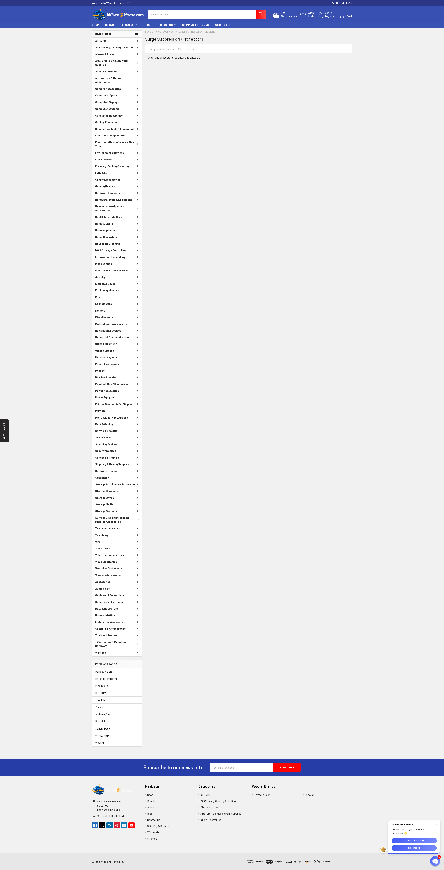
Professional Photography (111, 417)
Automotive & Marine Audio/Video (108, 80)
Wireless (100, 652)
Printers (100, 410)
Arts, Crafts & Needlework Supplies (111, 62)
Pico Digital (102, 685)
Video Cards (102, 548)
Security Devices (105, 450)
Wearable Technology (108, 568)
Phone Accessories (107, 364)
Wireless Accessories (108, 575)
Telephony (101, 535)
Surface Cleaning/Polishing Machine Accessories (112, 519)
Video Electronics (106, 561)
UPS (97, 541)
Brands (110, 24)
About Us (128, 24)
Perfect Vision (103, 671)
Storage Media (104, 504)
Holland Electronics (106, 678)
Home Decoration (106, 236)
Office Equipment (106, 343)
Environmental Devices (109, 152)
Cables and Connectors (109, 595)
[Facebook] (95, 825)
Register (330, 16)
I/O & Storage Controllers (111, 250)
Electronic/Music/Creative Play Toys (114, 144)
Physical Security (106, 377)
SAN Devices (103, 437)
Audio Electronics (106, 71)
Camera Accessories (108, 88)
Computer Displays (107, 102)
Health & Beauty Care (108, 216)
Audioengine (102, 714)
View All (99, 742)
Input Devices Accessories (111, 270)
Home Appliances (106, 230)
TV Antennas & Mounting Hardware (110, 644)
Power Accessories (107, 390)
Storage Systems (106, 511)
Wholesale (222, 24)
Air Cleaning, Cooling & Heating (114, 47)
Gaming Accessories (107, 179)
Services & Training (107, 457)
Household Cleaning (107, 243)
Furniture (101, 172)
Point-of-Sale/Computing (111, 384)
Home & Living (104, 223)
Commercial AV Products (110, 601)
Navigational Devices (108, 330)
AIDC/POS (101, 40)
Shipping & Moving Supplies (112, 464)
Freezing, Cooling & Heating (112, 166)
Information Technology (110, 257)
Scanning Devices (106, 444)
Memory (100, 310)
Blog (147, 24)
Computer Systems (107, 108)
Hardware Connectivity (109, 192)
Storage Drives (104, 497)
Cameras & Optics (106, 95)
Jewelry (100, 277)
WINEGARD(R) (103, 735)
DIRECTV (100, 692)
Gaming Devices (105, 186)
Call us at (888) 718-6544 (111, 816)
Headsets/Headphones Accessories (109, 208)
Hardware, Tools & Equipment (113, 199)
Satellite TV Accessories (110, 628)
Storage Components (108, 490)
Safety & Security (106, 430)
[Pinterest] (117, 825)
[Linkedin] (124, 825)
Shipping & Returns (195, 24)
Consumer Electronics (109, 115)
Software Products (107, 471)
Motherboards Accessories (111, 323)
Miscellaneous (104, 317)
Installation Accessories (110, 621)
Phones (100, 370)
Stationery (102, 477)
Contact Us (165, 24)
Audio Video (102, 588)
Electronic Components (110, 135)
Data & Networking (107, 608)
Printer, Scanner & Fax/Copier (113, 404)
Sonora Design (103, 728)
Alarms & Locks (104, 54)
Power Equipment (106, 397)
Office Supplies (104, 350)
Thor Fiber (101, 700)
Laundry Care (103, 303)
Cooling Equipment (107, 122)
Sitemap (152, 838)
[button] (341, 861)
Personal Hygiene (106, 357)
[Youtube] (131, 825)
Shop (95, 24)
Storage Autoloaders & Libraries (115, 484)
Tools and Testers (106, 635)
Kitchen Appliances (107, 290)
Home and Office (105, 615)
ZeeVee (99, 707)
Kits (97, 297)
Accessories (102, 581)
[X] (102, 825)
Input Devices (103, 263)
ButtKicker (101, 721)
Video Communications (109, 555)
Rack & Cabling (104, 424)
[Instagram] (109, 825)
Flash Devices (103, 159)
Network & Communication (112, 337)
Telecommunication (107, 528)
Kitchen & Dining (105, 283)
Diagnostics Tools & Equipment (114, 128)
